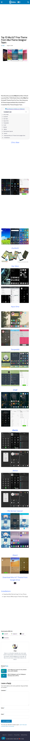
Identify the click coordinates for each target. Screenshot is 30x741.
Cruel (4, 125)
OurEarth (5, 116)
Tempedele (6, 123)
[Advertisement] (15, 21)
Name (3, 708)
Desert (5, 133)
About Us (4, 734)
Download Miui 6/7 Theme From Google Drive (14, 135)
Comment (4, 690)
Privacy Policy (17, 734)
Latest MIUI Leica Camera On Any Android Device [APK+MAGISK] (17, 670)
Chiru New (5, 114)
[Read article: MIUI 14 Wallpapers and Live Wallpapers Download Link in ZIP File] (4, 676)
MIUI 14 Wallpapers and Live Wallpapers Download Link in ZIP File (17, 675)
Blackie (5, 127)
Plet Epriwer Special (8, 131)
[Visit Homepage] (12, 2)
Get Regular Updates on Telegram (15, 109)
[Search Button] (28, 2)
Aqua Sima (6, 120)
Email (3, 714)
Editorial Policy (24, 734)
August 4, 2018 (10, 45)
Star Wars (5, 118)
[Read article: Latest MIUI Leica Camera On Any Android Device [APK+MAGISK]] (4, 671)
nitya (3, 45)
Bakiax (5, 129)
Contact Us (10, 734)
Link (15, 583)
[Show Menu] (1, 2)
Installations (7, 137)
